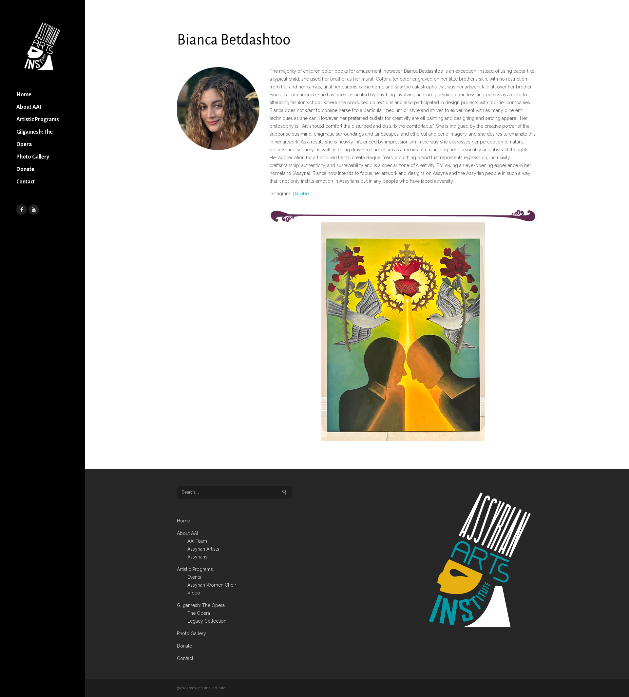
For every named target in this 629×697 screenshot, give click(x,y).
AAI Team (197, 541)
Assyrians (197, 556)
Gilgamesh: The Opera (34, 138)
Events (194, 577)
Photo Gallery (32, 157)
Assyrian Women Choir (211, 585)
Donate (25, 169)
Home (23, 95)
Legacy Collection (206, 621)
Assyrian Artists (203, 549)
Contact (25, 182)
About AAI (28, 107)
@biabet (301, 193)
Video (193, 592)
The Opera (198, 613)
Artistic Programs (37, 119)
